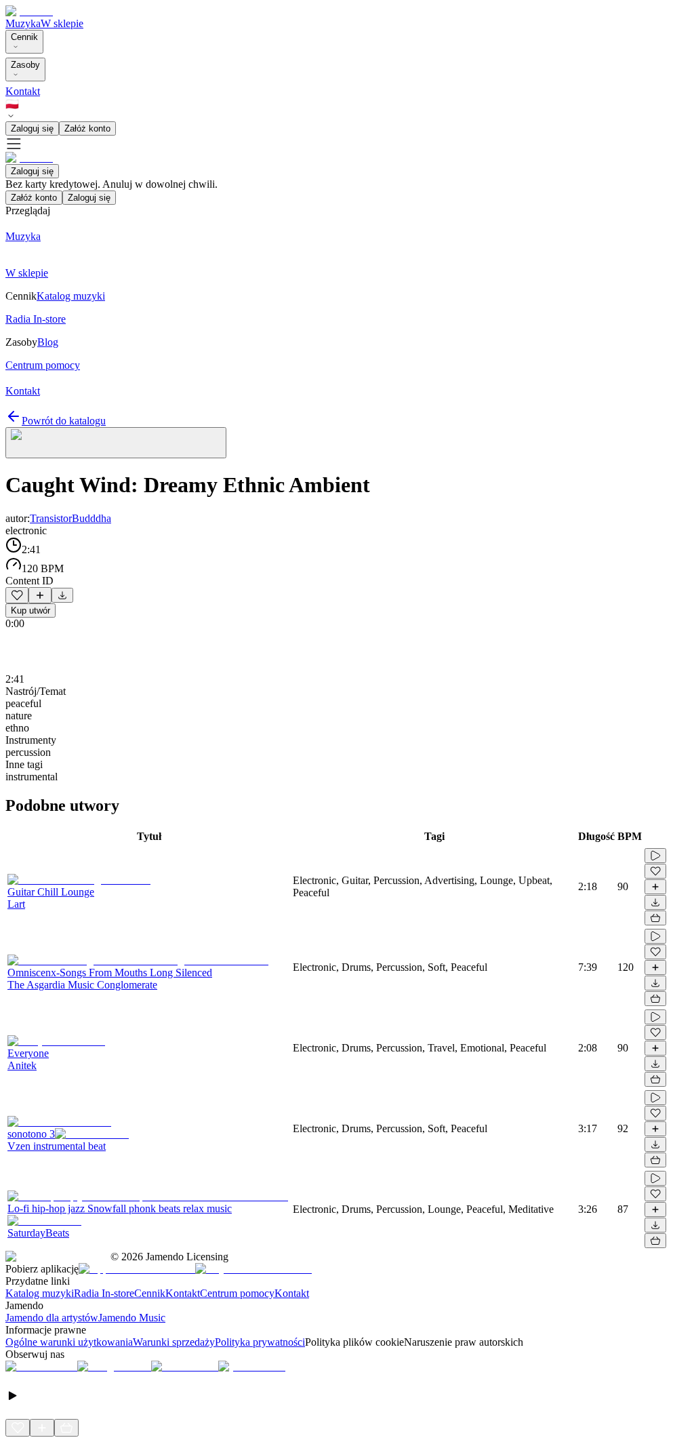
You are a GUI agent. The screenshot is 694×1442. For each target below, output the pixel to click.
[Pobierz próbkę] (62, 595)
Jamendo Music (131, 1317)
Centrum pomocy (237, 1293)
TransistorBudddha (70, 518)
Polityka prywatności (260, 1342)
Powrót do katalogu (64, 420)
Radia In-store (104, 1293)
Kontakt (22, 91)
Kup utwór (30, 610)
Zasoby (25, 65)
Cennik (24, 37)
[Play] (115, 442)
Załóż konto (87, 128)
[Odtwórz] (655, 855)
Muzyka (23, 23)
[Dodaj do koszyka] (655, 917)
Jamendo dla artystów (51, 1317)
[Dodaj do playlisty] (40, 595)
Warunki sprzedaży (174, 1342)
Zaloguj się (32, 128)
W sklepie (62, 23)
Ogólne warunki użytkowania (69, 1342)
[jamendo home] (29, 11)
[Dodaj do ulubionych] (16, 595)
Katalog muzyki (39, 1293)
